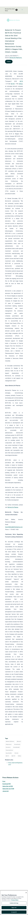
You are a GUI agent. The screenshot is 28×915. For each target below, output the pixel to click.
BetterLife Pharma (13, 507)
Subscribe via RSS (7, 786)
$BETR (7, 756)
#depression (9, 744)
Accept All (14, 912)
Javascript (5, 791)
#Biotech (19, 741)
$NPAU (19, 756)
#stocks (16, 753)
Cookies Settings (14, 903)
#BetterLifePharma (10, 741)
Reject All (14, 907)
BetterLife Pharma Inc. (15, 57)
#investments (17, 744)
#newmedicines (9, 750)
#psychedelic (9, 753)
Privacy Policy (14, 900)
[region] (14, 902)
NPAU (20, 84)
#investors (8, 747)
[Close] (26, 892)
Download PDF (6, 784)
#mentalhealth (16, 747)
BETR (21, 81)
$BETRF (13, 756)
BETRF (13, 84)
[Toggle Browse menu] (22, 10)
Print (3, 781)
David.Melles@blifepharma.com (14, 527)
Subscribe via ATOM (8, 788)
